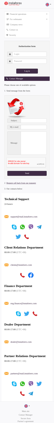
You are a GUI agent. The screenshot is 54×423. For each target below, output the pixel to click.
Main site (25, 411)
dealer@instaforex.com (21, 342)
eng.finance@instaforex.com (24, 303)
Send (27, 173)
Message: (14, 143)
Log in (27, 71)
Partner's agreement (26, 421)
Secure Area (26, 418)
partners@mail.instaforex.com (24, 373)
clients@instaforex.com (21, 265)
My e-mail (14, 127)
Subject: (14, 121)
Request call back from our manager (21, 183)
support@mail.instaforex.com (24, 216)
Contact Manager (26, 415)
